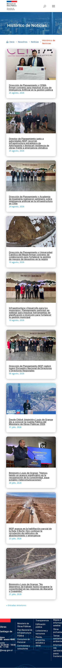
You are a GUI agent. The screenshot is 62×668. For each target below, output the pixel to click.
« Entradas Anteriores (16, 605)
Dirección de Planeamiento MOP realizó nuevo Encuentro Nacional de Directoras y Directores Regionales (30, 368)
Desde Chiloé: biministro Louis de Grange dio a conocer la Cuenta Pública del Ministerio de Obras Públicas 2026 (31, 422)
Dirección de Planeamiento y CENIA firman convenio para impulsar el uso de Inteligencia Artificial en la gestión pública (31, 87)
